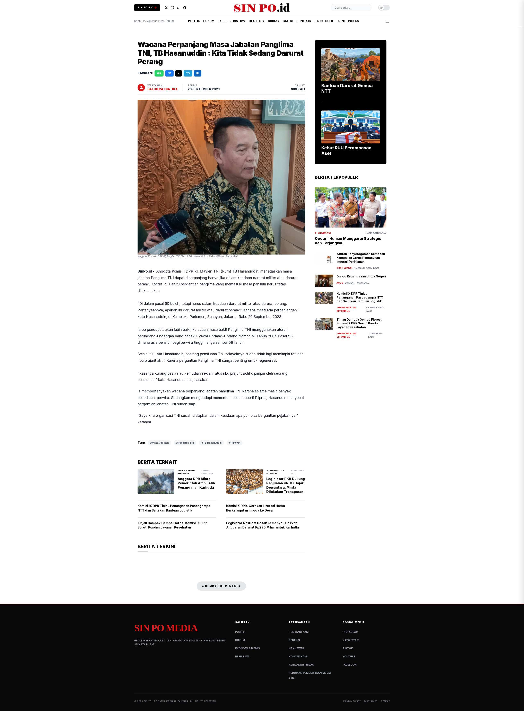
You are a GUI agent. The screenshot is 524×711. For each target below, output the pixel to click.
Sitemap (385, 701)
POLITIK (194, 21)
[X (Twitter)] (166, 7)
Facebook (350, 664)
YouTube (349, 656)
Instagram (350, 631)
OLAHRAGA (256, 21)
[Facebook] (184, 7)
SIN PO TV (145, 7)
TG (188, 73)
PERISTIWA (237, 21)
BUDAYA (274, 21)
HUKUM (208, 21)
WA (159, 73)
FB (169, 73)
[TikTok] (178, 7)
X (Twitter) (351, 640)
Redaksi (294, 640)
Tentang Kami (299, 631)
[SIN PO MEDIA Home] (262, 7)
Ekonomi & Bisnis (247, 648)
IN (197, 73)
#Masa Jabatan (159, 442)
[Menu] (387, 21)
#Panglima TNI (185, 442)
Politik (240, 631)
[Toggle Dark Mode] (384, 8)
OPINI (341, 21)
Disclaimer (370, 701)
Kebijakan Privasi (302, 664)
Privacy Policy (352, 701)
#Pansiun (234, 442)
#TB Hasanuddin (211, 442)
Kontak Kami (298, 656)
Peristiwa (242, 656)
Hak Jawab (296, 648)
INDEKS (353, 21)
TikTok (348, 648)
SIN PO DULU (324, 21)
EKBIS (222, 21)
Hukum (240, 640)
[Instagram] (172, 7)
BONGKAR (303, 21)
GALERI (288, 21)
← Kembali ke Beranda (221, 586)
